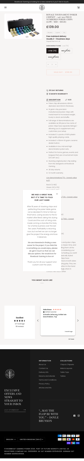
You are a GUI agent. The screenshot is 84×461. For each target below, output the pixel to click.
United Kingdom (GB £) (30, 439)
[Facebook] (74, 416)
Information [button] (45, 361)
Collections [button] (66, 361)
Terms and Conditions (47, 380)
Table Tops (64, 372)
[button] (38, 320)
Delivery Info (43, 372)
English (10, 439)
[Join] (23, 409)
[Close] (58, 193)
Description (54, 100)
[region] (58, 320)
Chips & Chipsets (67, 364)
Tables (63, 376)
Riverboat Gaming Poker (18, 449)
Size (69, 100)
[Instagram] (79, 416)
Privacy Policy (44, 384)
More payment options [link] (55, 86)
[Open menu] (7, 7)
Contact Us (43, 368)
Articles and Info (45, 387)
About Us (42, 364)
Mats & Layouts (66, 368)
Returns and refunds (47, 376)
